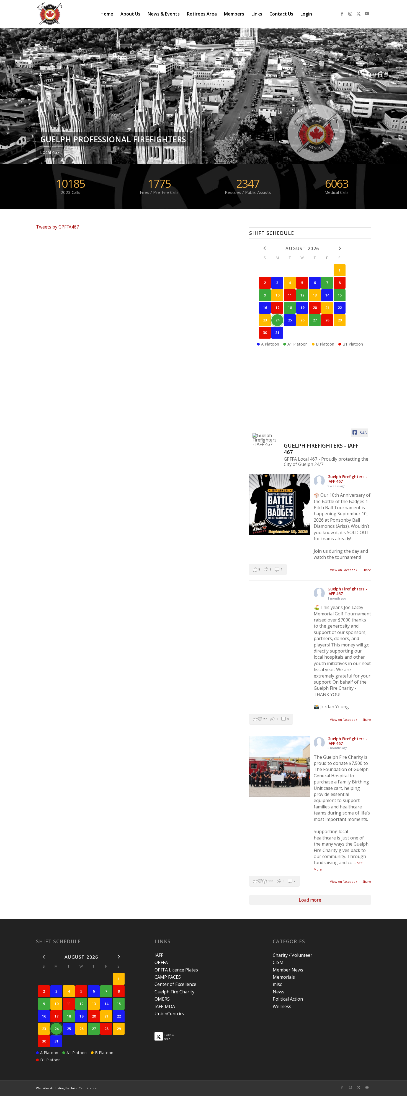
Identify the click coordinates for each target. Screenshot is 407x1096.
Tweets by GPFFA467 (57, 227)
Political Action (288, 999)
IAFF (158, 955)
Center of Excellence (175, 984)
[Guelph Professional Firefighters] (50, 14)
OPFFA (161, 962)
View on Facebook (344, 570)
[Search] (321, 14)
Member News (288, 970)
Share (366, 570)
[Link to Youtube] (367, 13)
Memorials (284, 977)
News (278, 992)
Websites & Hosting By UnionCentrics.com (67, 1088)
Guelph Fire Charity (174, 992)
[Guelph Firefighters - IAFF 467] (266, 440)
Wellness (282, 1006)
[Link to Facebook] (342, 13)
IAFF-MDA (164, 1006)
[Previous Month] (265, 248)
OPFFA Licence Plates (176, 970)
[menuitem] (107, 14)
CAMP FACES (167, 977)
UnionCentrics (169, 1014)
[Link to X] (358, 13)
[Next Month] (340, 248)
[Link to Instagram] (350, 13)
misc (277, 984)
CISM (278, 962)
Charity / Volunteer (292, 955)
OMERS (162, 999)
